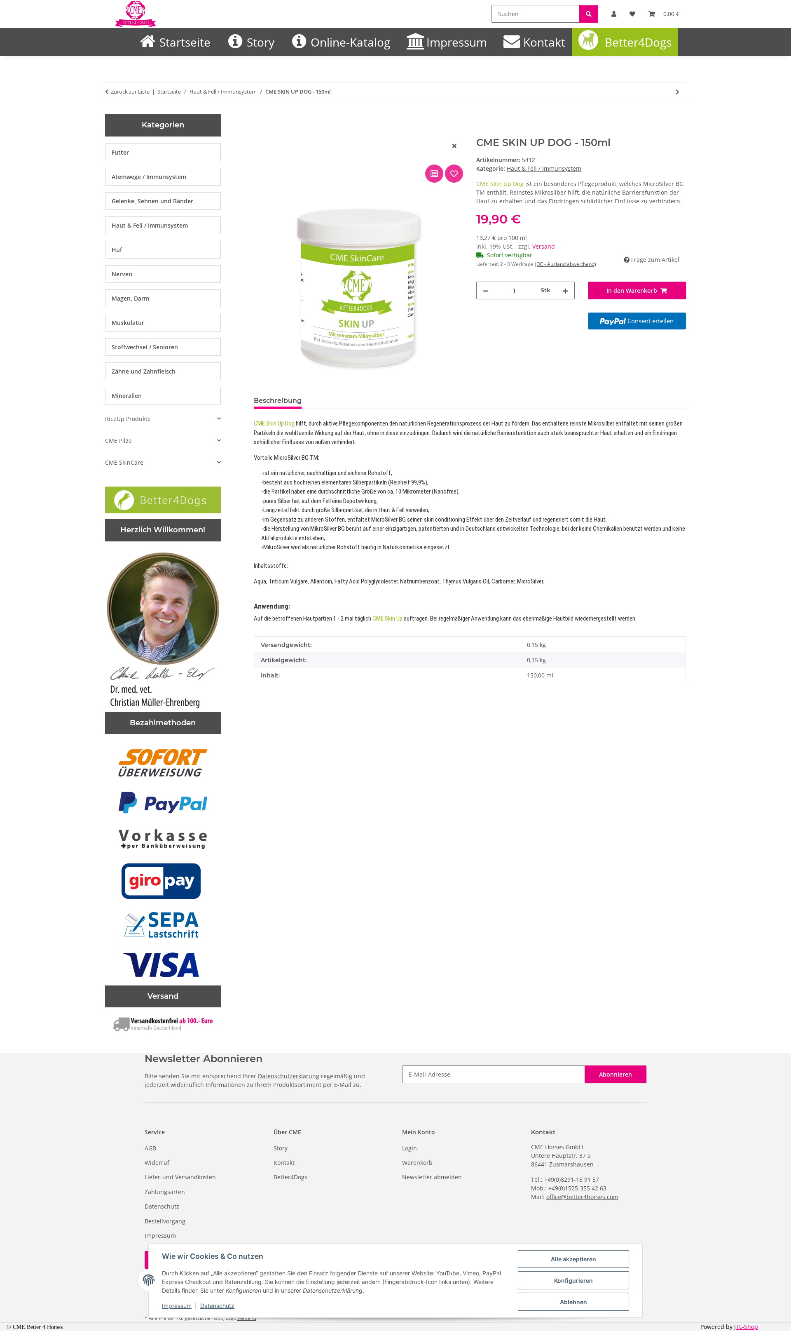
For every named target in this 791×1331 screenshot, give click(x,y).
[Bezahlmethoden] (163, 881)
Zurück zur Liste (130, 91)
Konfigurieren (573, 1280)
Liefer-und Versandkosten (180, 1177)
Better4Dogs (638, 42)
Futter (120, 152)
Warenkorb (417, 1162)
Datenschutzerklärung (288, 1076)
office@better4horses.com (582, 1197)
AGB (150, 1148)
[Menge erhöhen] (565, 290)
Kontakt (544, 42)
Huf (117, 250)
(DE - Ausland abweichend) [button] (565, 264)
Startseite (185, 42)
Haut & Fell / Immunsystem (544, 168)
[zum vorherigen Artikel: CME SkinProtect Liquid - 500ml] (662, 92)
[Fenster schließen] (454, 146)
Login (409, 1148)
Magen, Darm (130, 298)
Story (260, 42)
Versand (543, 246)
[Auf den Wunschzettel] (454, 174)
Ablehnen (573, 1301)
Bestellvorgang (165, 1221)
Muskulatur (128, 323)
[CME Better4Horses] (136, 14)
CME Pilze (118, 440)
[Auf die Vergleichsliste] (434, 174)
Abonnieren (615, 1074)
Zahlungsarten (165, 1192)
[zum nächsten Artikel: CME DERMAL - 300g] (677, 92)
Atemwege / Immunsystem (149, 177)
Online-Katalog (350, 42)
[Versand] (163, 1023)
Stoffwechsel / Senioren (145, 347)
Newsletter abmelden (432, 1177)
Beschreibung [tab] (278, 400)
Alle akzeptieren (573, 1259)
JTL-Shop (746, 1327)
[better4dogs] (163, 499)
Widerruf (157, 1162)
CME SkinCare (124, 462)
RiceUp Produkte (128, 419)
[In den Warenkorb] (260, 132)
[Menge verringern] (486, 290)
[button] (163, 418)
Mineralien (127, 396)
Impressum (177, 1305)
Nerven (122, 274)
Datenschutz (217, 1305)
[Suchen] (588, 14)
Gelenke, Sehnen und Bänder (152, 201)
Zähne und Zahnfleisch (144, 371)
